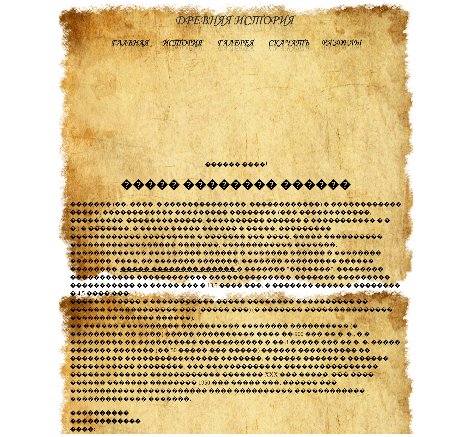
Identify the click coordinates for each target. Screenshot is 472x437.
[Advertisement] (236, 108)
